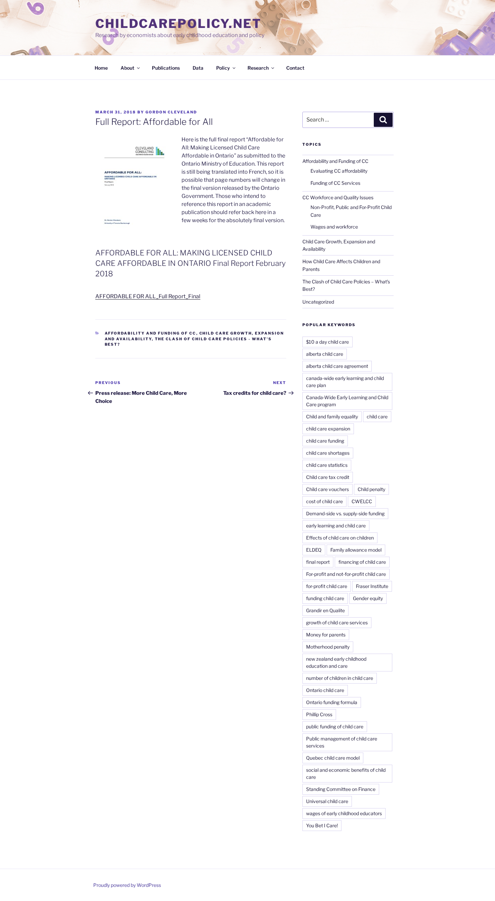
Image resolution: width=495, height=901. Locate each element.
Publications (166, 68)
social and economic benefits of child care (346, 773)
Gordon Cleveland (171, 112)
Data (198, 68)
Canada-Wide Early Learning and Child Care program (347, 400)
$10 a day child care (327, 342)
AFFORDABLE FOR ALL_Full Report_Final (147, 296)
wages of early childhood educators (344, 813)
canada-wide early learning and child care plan (345, 381)
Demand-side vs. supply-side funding (345, 513)
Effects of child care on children (340, 538)
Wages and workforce (334, 227)
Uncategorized (318, 302)
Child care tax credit (327, 477)
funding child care (325, 598)
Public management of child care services (341, 742)
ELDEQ (314, 550)
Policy (223, 68)
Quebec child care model (333, 758)
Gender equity (368, 598)
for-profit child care (326, 586)
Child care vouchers (327, 489)
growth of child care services (337, 622)
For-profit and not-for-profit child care (346, 574)
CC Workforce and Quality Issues (337, 197)
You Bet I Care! (322, 825)
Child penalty (371, 489)
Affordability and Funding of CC (150, 333)
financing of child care (362, 562)
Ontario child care (325, 690)
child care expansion (328, 428)
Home (101, 68)
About (127, 68)
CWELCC (362, 501)
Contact (295, 68)
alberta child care (324, 354)
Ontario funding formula (331, 702)
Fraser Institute (372, 586)
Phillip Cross (319, 714)
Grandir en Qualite (325, 610)
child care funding (325, 441)
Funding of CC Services (335, 183)
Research (258, 68)
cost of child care (324, 501)
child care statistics (327, 465)
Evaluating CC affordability (338, 171)
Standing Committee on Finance (340, 789)
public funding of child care (334, 726)
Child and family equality (332, 416)
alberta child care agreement (337, 366)
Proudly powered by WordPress (127, 885)
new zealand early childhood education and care (336, 662)
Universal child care (327, 801)
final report (318, 562)
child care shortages (328, 453)
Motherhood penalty (328, 647)
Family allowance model (356, 550)
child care (377, 416)
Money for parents (325, 634)
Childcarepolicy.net (178, 23)
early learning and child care (336, 525)
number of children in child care (339, 678)
